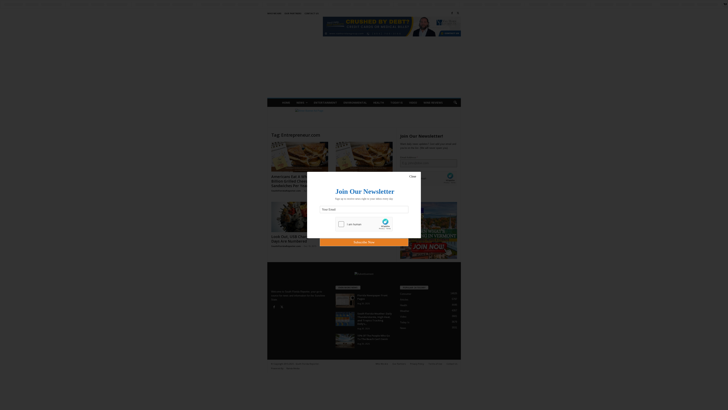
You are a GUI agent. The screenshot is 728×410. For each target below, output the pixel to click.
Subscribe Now (364, 242)
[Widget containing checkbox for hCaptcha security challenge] (364, 224)
